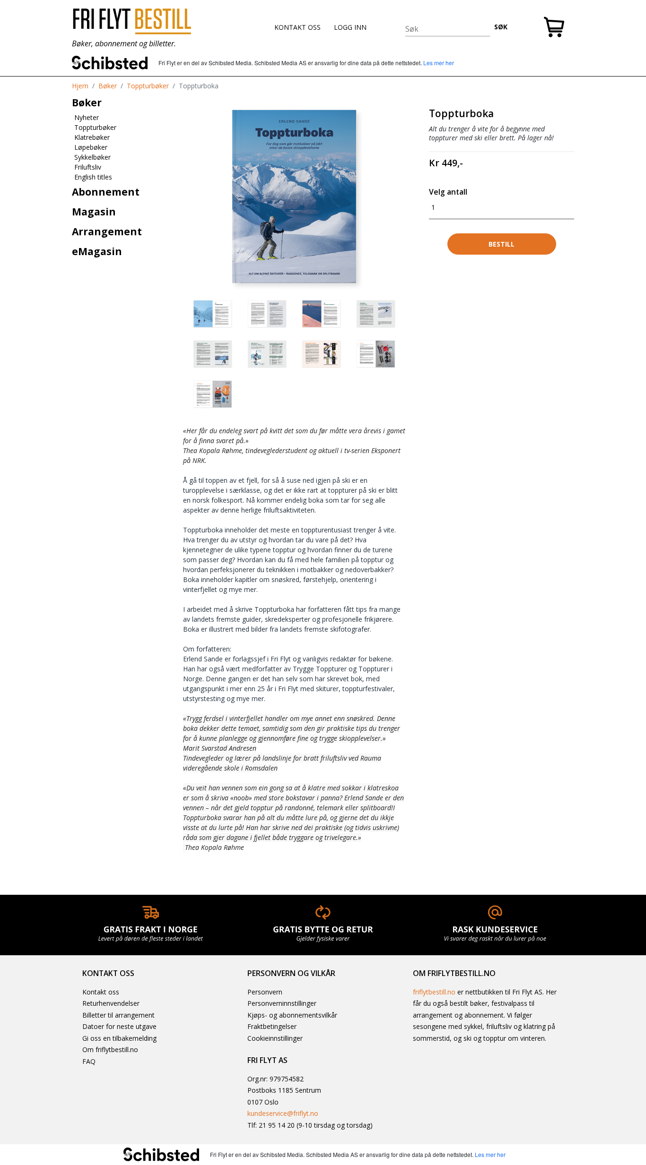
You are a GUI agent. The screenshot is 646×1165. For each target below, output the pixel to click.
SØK (500, 26)
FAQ (89, 1061)
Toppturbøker (148, 85)
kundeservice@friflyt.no (282, 1113)
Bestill (502, 244)
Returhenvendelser (111, 1003)
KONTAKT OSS (297, 27)
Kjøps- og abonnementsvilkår (292, 1015)
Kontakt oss (100, 991)
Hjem (80, 85)
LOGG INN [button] (350, 27)
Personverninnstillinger (281, 1003)
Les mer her (438, 63)
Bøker (107, 85)
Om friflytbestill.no (110, 1049)
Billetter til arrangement (118, 1015)
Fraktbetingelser (272, 1026)
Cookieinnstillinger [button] (275, 1038)
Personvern (264, 991)
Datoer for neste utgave (119, 1026)
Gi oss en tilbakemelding (119, 1038)
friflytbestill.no (434, 991)
